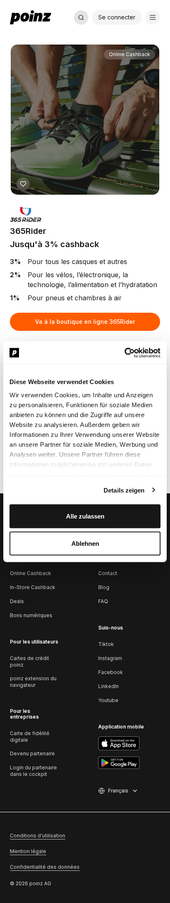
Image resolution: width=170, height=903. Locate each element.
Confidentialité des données (45, 867)
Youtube (108, 700)
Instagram (110, 658)
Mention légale (28, 851)
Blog (103, 587)
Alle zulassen (85, 516)
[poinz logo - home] (30, 17)
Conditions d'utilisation (37, 835)
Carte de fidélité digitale (30, 736)
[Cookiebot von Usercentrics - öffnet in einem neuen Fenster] (124, 352)
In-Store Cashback (32, 587)
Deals (17, 601)
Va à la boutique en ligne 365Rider (85, 321)
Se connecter (116, 17)
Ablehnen (85, 543)
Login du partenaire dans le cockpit (33, 770)
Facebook (110, 672)
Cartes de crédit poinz (29, 661)
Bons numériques (31, 615)
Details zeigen (124, 489)
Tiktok (106, 644)
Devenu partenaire (32, 753)
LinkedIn (108, 686)
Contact (107, 573)
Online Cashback (30, 573)
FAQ (103, 601)
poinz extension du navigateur (33, 681)
